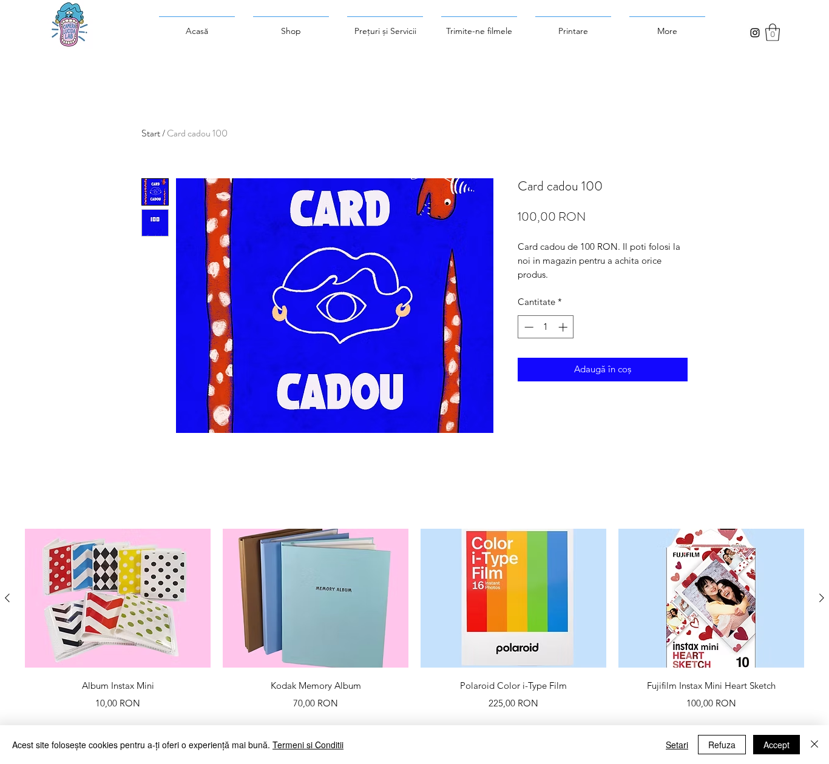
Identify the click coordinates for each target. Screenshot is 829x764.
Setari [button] (677, 745)
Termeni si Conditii (307, 745)
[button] (772, 32)
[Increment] (564, 327)
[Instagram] (755, 33)
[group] (414, 628)
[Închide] (814, 744)
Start (150, 133)
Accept (776, 745)
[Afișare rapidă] (118, 598)
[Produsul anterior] (7, 598)
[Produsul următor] (821, 598)
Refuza (722, 745)
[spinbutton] (546, 327)
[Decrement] (527, 327)
